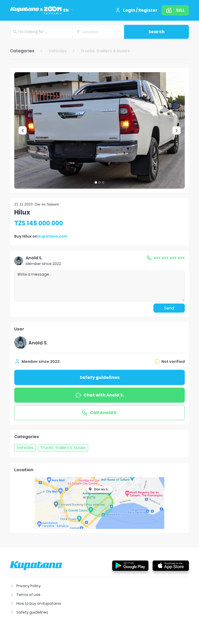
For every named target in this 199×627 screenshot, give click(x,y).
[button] (99, 130)
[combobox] (98, 32)
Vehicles (57, 51)
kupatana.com (52, 236)
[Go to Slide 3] (103, 182)
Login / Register (140, 10)
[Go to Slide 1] (96, 182)
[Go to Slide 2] (99, 182)
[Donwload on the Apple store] (171, 565)
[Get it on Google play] (130, 565)
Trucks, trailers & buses (105, 51)
